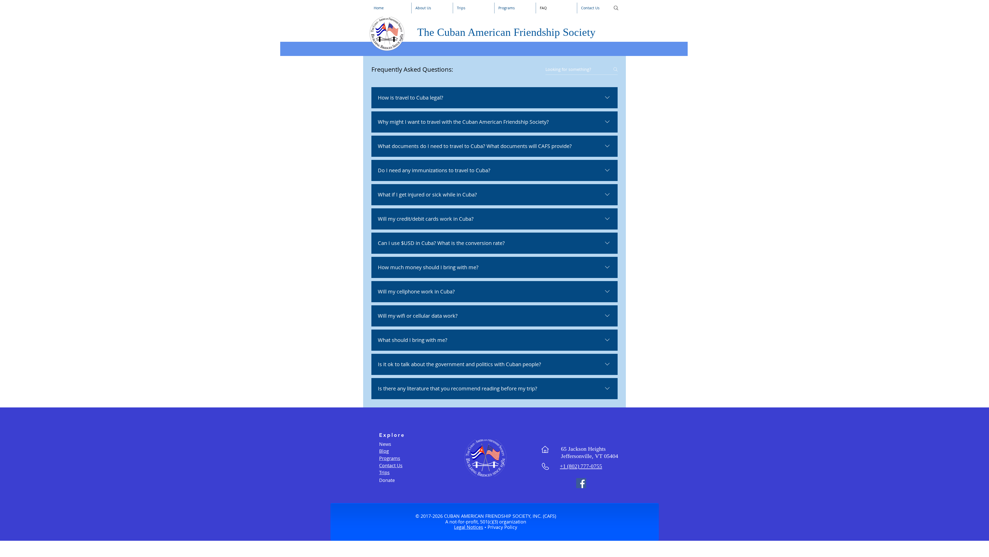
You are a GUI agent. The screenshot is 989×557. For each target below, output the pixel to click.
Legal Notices (468, 527)
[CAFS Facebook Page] (581, 483)
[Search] (616, 8)
